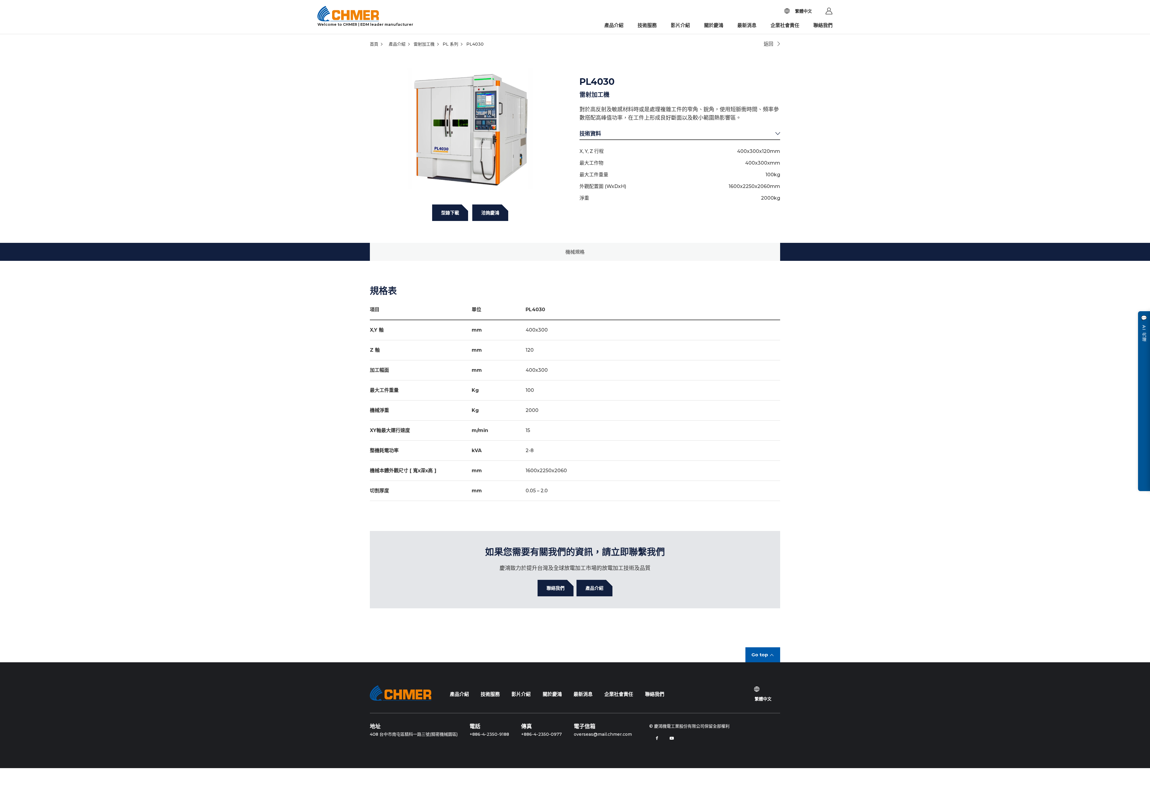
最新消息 (746, 25)
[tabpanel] (470, 129)
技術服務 (647, 25)
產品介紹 (614, 25)
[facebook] (656, 738)
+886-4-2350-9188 (489, 734)
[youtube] (671, 738)
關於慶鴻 (713, 25)
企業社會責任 (785, 25)
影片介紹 (680, 25)
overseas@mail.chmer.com (603, 734)
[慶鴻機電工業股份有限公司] (400, 692)
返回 (768, 44)
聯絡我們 (823, 25)
